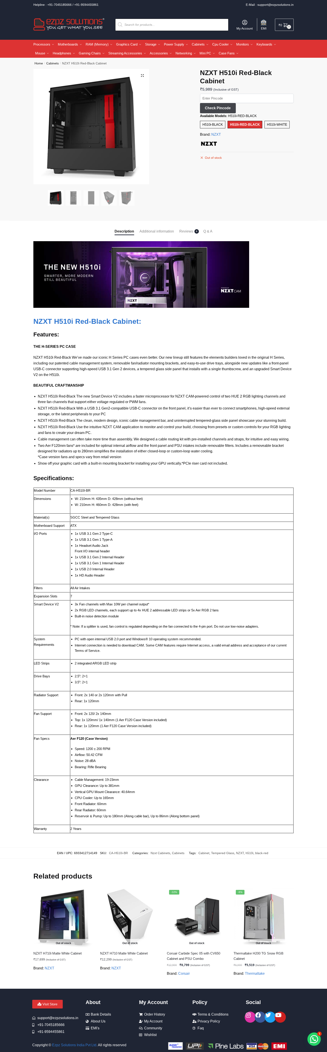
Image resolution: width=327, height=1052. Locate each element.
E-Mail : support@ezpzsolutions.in (270, 4)
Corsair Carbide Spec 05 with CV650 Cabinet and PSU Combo (193, 956)
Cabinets (52, 63)
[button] (142, 75)
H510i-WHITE (277, 124)
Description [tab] (124, 231)
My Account (244, 28)
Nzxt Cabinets (160, 853)
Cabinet (203, 853)
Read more (63, 983)
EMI (263, 28)
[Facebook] (260, 1017)
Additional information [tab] (156, 231)
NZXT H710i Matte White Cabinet (57, 953)
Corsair (184, 973)
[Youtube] (280, 1017)
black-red (261, 853)
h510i (249, 853)
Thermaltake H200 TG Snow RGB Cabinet (258, 956)
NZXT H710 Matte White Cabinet (124, 953)
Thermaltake (255, 973)
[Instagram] (250, 1017)
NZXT (216, 134)
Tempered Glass (222, 853)
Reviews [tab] (186, 231)
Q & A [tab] (207, 231)
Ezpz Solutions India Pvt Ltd (74, 1045)
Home (38, 63)
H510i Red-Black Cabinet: (97, 321)
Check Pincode (218, 108)
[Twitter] (270, 1017)
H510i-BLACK (212, 124)
